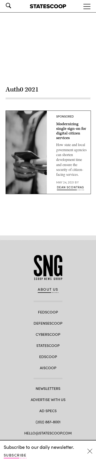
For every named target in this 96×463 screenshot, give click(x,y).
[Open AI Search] (15, 5)
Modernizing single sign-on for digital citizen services (71, 130)
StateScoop (48, 345)
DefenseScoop (48, 323)
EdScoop (48, 356)
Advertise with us (48, 399)
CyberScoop (48, 334)
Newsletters (48, 388)
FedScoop (48, 312)
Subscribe (15, 455)
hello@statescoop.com (48, 432)
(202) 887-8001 (48, 421)
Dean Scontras (70, 187)
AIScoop (48, 367)
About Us (48, 289)
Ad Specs (48, 410)
